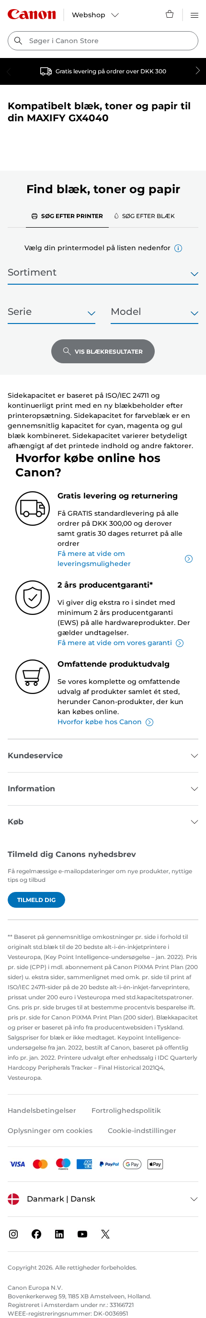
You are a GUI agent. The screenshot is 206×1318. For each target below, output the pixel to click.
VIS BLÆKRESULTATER (109, 351)
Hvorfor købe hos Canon (99, 721)
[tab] (67, 215)
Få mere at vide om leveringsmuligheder (94, 558)
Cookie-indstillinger (142, 1130)
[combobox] (103, 40)
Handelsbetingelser (42, 1110)
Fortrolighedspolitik (126, 1110)
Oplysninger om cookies (50, 1130)
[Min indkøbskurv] (170, 14)
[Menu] (194, 14)
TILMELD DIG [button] (36, 899)
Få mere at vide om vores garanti (114, 642)
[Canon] (32, 14)
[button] (178, 248)
